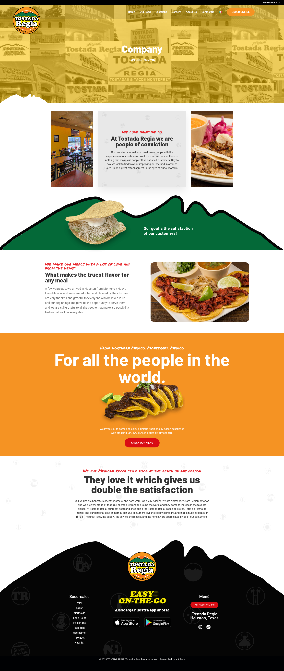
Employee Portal (272, 2)
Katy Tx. (79, 642)
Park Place (79, 622)
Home (131, 11)
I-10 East (79, 637)
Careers (176, 11)
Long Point (79, 618)
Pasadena (79, 627)
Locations (161, 11)
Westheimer (79, 632)
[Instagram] (200, 627)
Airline (79, 608)
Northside (79, 613)
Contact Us (207, 11)
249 (79, 603)
